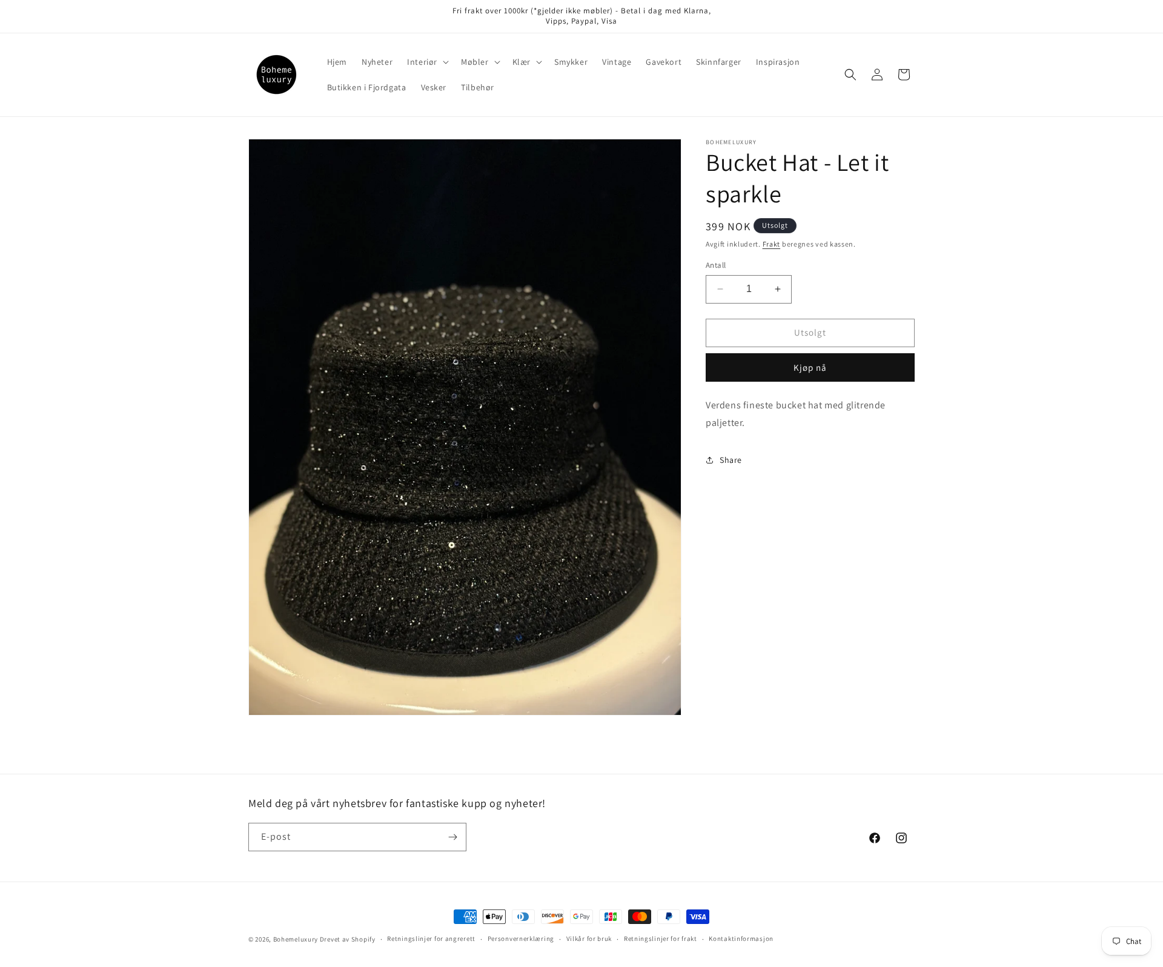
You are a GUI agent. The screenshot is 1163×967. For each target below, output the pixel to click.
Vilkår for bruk (589, 939)
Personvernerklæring (521, 939)
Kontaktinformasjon (741, 939)
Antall (716, 265)
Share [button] (731, 459)
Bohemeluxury (295, 939)
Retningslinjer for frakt (660, 939)
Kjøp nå (810, 367)
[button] (427, 62)
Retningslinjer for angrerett (431, 939)
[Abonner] (452, 837)
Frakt (772, 243)
